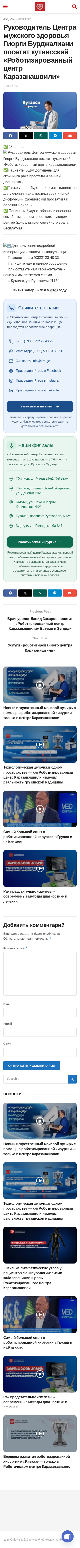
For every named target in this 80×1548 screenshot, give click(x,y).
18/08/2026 (10, 86)
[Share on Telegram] (55, 135)
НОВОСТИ (24, 19)
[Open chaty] (68, 1534)
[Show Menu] (5, 6)
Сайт (7, 1043)
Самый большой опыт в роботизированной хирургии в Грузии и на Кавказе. (37, 837)
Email (7, 1024)
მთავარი (8, 19)
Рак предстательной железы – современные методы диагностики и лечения (35, 896)
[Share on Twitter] (26, 135)
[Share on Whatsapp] (41, 135)
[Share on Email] (70, 135)
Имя (6, 1004)
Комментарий (15, 948)
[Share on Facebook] (10, 135)
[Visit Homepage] (40, 6)
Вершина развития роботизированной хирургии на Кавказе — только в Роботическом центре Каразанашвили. (36, 1461)
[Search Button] (74, 6)
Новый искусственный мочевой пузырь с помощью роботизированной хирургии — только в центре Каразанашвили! (39, 713)
